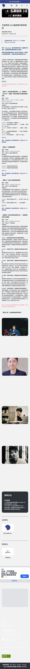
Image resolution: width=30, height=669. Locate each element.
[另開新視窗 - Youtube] (7, 639)
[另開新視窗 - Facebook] (3, 639)
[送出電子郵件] (24, 604)
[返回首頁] (3, 5)
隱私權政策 (4, 651)
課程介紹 (4, 170)
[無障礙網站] (6, 656)
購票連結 (4, 142)
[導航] (27, 5)
